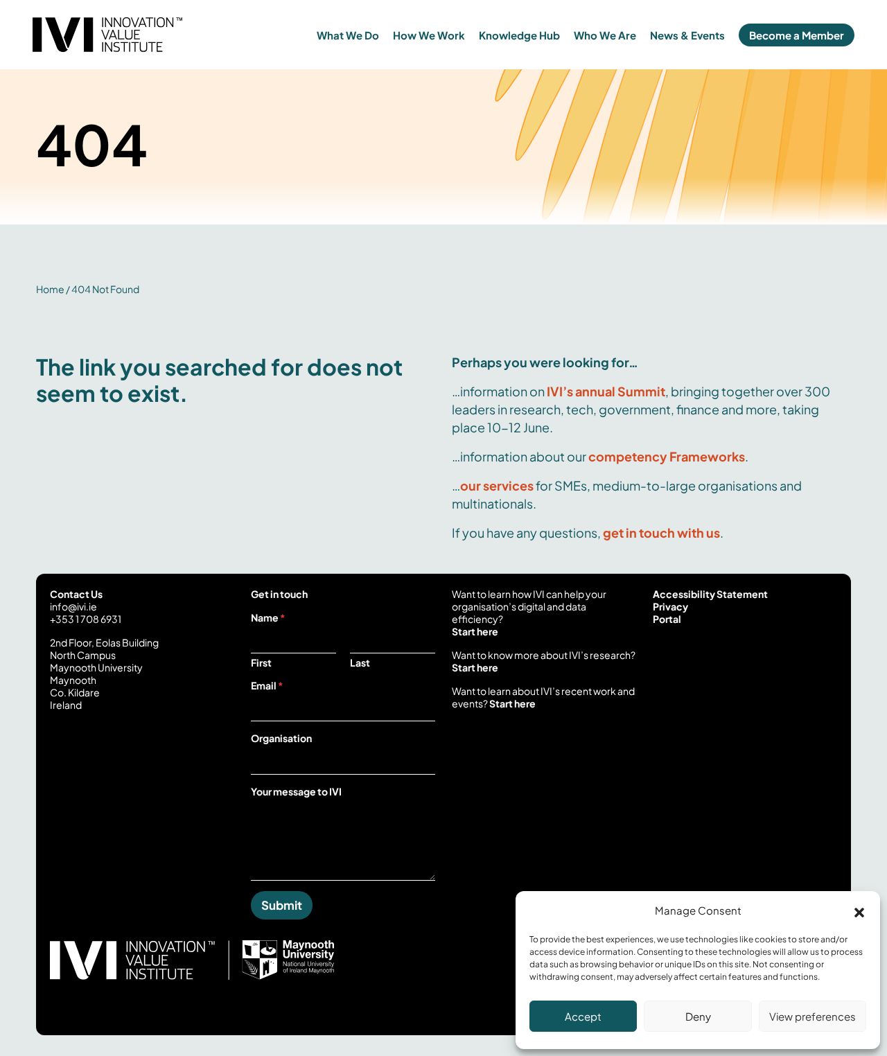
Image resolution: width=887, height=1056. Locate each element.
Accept (583, 1016)
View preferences (812, 1016)
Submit (281, 905)
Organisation (281, 738)
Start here (475, 631)
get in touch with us (661, 532)
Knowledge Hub (519, 35)
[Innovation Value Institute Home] (135, 34)
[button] (859, 910)
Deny (698, 1016)
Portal (667, 619)
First (261, 663)
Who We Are (605, 35)
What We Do (348, 35)
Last (360, 663)
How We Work (429, 35)
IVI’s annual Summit (606, 391)
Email (267, 685)
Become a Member (796, 35)
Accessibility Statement (710, 594)
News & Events (687, 35)
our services (497, 485)
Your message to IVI (296, 791)
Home (50, 289)
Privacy (670, 606)
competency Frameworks (666, 456)
